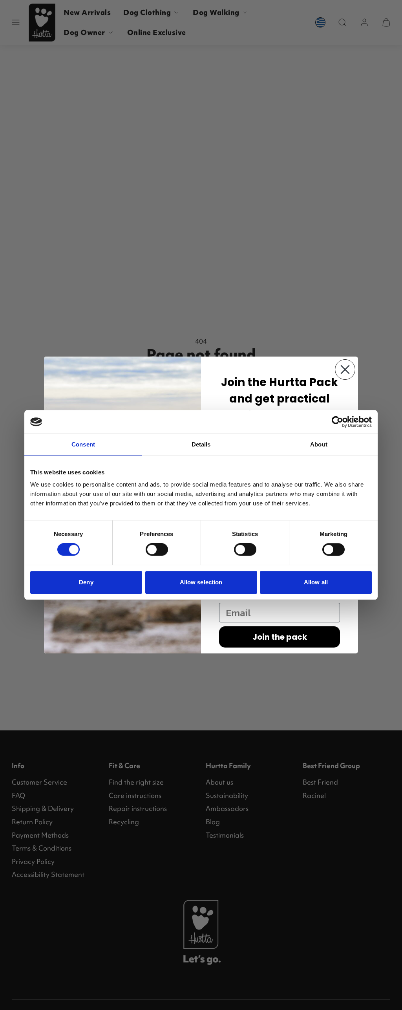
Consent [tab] (83, 444)
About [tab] (318, 444)
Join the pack (279, 636)
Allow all (316, 582)
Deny (86, 582)
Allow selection (201, 582)
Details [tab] (201, 444)
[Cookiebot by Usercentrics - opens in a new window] (337, 422)
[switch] (157, 549)
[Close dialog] (345, 369)
